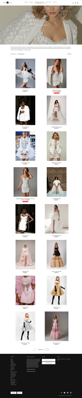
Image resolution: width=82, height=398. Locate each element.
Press (11, 378)
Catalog (12, 361)
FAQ (11, 370)
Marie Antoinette (13, 364)
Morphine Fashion (63, 395)
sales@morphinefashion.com (31, 371)
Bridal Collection (13, 365)
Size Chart (12, 366)
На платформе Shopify (68, 395)
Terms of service (13, 379)
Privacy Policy (13, 383)
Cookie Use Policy (13, 384)
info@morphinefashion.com (31, 369)
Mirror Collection (13, 374)
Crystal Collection (13, 375)
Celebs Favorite (13, 373)
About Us (12, 360)
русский (13, 392)
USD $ (19, 392)
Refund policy (13, 380)
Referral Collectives (14, 382)
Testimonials (12, 369)
